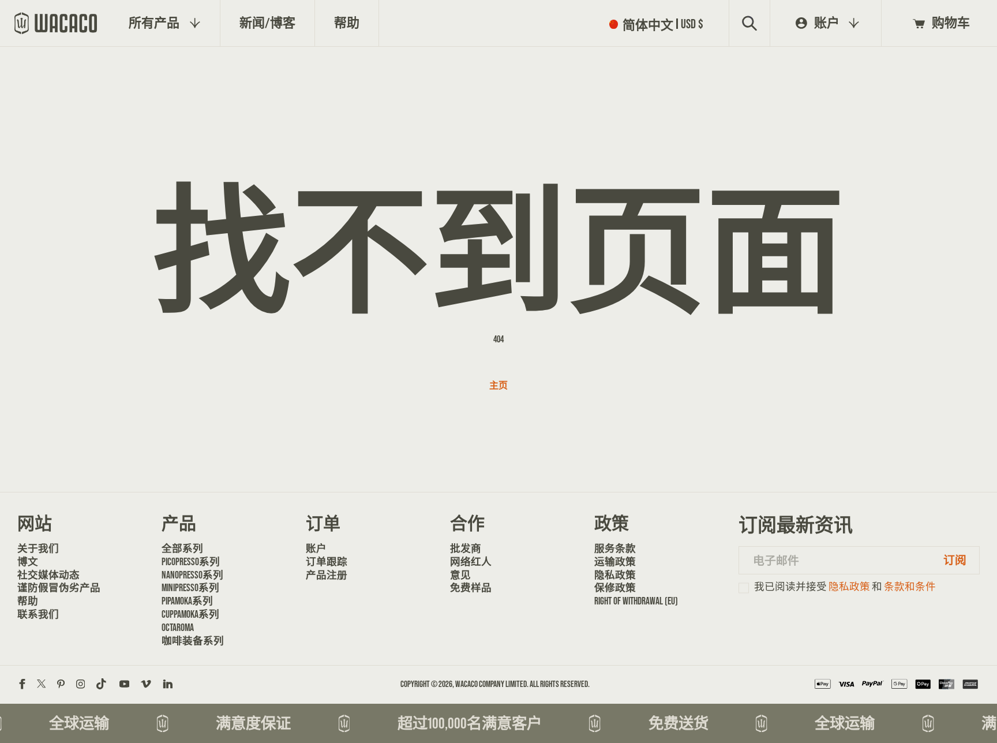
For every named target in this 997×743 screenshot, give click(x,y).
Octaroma (178, 627)
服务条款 (615, 548)
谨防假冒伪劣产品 (56, 587)
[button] (659, 23)
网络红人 (471, 561)
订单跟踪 (326, 561)
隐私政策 (615, 575)
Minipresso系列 (190, 587)
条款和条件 (910, 586)
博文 (27, 561)
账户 (316, 548)
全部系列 (182, 548)
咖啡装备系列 (193, 641)
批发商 (465, 548)
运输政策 (615, 561)
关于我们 (38, 548)
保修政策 (615, 587)
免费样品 (471, 587)
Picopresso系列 (191, 561)
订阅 (954, 560)
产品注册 (326, 575)
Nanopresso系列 (192, 575)
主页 (498, 385)
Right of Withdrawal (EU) (633, 601)
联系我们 (38, 614)
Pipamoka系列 (187, 601)
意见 (460, 575)
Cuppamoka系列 (190, 614)
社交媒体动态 (48, 575)
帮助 (27, 601)
